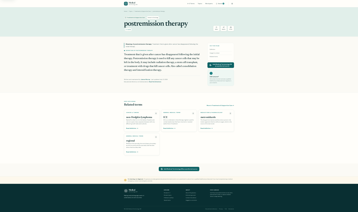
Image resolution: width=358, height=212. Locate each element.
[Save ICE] (193, 113)
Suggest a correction (191, 200)
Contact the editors (191, 197)
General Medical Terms (171, 112)
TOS (226, 209)
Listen (129, 29)
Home (125, 11)
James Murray (145, 79)
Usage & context (214, 53)
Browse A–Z (167, 193)
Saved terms (167, 200)
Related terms (214, 56)
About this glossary (191, 193)
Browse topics (167, 195)
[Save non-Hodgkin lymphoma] (155, 113)
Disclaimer (231, 209)
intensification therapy (149, 70)
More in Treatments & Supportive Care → (220, 105)
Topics (200, 3)
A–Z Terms (191, 3)
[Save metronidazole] (230, 113)
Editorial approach (191, 195)
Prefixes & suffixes (168, 197)
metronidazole (208, 117)
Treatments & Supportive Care (142, 11)
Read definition (132, 128)
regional (130, 141)
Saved (221, 3)
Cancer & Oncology (153, 17)
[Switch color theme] (232, 4)
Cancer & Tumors (132, 112)
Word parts (209, 3)
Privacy (221, 209)
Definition (212, 49)
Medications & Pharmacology (212, 112)
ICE (165, 117)
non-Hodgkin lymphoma (139, 117)
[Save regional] (155, 136)
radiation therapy (165, 62)
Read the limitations (155, 82)
